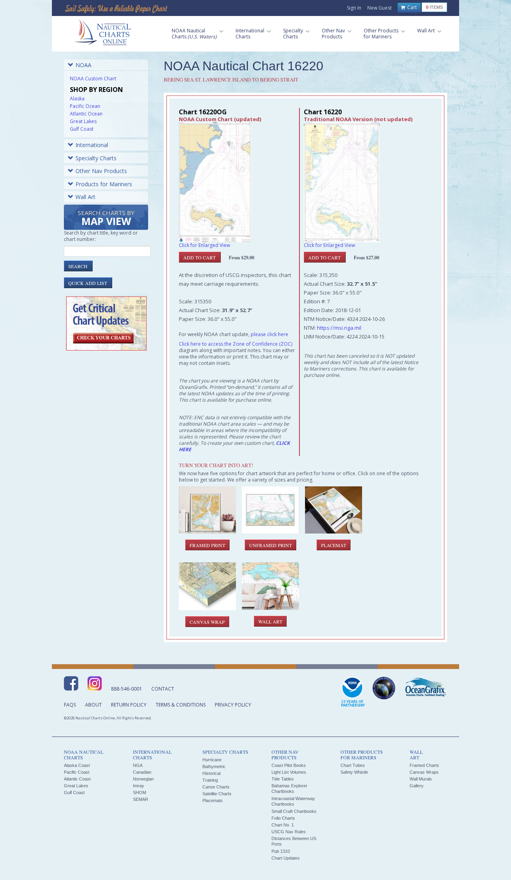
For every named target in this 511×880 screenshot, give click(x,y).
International (91, 145)
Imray (138, 785)
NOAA (83, 65)
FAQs (70, 704)
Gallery (417, 785)
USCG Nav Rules (288, 831)
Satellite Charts (217, 793)
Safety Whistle (354, 772)
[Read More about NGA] (384, 688)
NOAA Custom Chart (93, 78)
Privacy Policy (233, 704)
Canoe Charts (216, 786)
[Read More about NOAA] (353, 692)
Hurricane (212, 759)
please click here (269, 334)
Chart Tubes (353, 765)
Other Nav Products (101, 171)
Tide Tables (282, 778)
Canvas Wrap (207, 622)
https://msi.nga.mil (339, 327)
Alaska (77, 98)
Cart (411, 7)
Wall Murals (421, 778)
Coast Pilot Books (288, 765)
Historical (211, 773)
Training (210, 780)
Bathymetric (214, 766)
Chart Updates (285, 858)
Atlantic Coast (77, 778)
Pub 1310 (280, 851)
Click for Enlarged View (204, 245)
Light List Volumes (288, 772)
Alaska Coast (77, 765)
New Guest (379, 7)
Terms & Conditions (181, 704)
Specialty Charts (96, 158)
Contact (162, 688)
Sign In (354, 7)
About (93, 704)
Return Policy (129, 704)
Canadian (142, 772)
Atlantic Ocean (86, 113)
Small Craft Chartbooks (294, 811)
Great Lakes (83, 121)
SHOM (139, 792)
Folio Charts (283, 818)
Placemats (212, 800)
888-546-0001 (126, 688)
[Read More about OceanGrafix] (425, 688)
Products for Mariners (103, 184)
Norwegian (143, 778)
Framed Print (207, 545)
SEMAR (140, 799)
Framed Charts (424, 765)
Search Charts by (106, 218)
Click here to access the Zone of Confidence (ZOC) (235, 343)
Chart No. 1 (282, 824)
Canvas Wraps (424, 772)
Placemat (333, 545)
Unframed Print (270, 545)
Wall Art (85, 197)
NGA (138, 765)
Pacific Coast (76, 772)
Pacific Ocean (85, 106)
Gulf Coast (81, 128)
